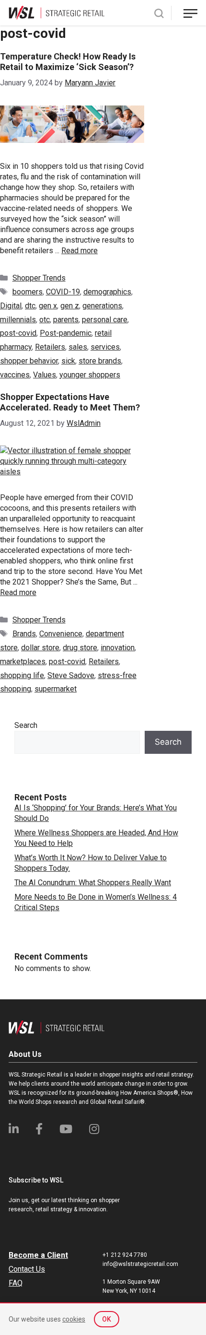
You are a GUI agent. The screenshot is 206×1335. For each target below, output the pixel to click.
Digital (11, 305)
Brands (24, 633)
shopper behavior (29, 360)
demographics (107, 291)
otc (44, 319)
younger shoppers (89, 374)
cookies (73, 1319)
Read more (79, 250)
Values (44, 374)
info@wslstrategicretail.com (140, 1264)
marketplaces (23, 661)
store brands (100, 360)
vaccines (15, 374)
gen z (69, 305)
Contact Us (27, 1269)
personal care (104, 319)
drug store (80, 647)
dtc (30, 305)
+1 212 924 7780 (125, 1255)
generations (102, 305)
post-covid (18, 333)
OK (106, 1319)
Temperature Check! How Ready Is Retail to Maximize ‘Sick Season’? (68, 61)
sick (68, 360)
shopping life (22, 675)
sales (78, 346)
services (105, 346)
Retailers (50, 346)
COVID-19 (63, 291)
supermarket (55, 688)
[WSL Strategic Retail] (56, 12)
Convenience (60, 633)
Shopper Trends (39, 277)
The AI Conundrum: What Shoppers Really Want (92, 882)
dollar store (40, 647)
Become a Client (38, 1255)
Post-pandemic (66, 333)
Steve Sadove (70, 675)
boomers (27, 291)
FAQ (16, 1283)
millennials (18, 319)
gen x (48, 305)
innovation (118, 647)
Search (25, 725)
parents (66, 319)
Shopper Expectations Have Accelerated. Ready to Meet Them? (70, 402)
